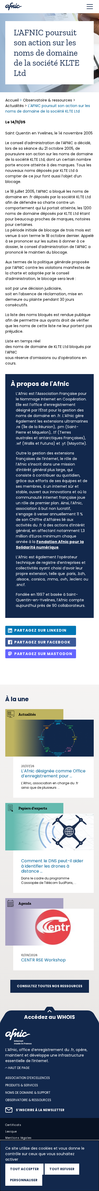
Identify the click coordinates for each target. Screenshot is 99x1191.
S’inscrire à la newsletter (40, 1110)
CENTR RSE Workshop (43, 960)
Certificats (13, 1124)
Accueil (12, 100)
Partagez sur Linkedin (40, 630)
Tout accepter (24, 1169)
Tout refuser (61, 1169)
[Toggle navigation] (90, 7)
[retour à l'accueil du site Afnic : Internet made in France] (49, 1036)
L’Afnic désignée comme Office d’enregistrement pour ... (53, 773)
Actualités (14, 105)
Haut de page (19, 1068)
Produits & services (21, 1085)
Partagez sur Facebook (42, 642)
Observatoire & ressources (47, 100)
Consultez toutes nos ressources (49, 986)
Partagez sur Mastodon (43, 653)
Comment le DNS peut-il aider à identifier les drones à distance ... (52, 866)
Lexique (11, 1131)
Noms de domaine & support (27, 1093)
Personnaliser (23, 1180)
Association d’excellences (27, 1078)
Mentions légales (18, 1138)
